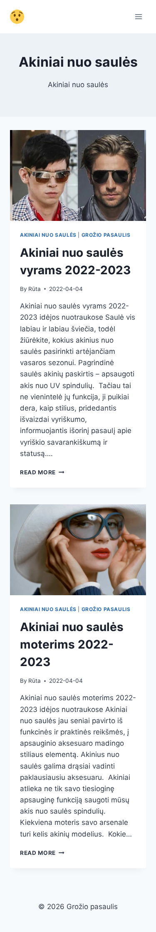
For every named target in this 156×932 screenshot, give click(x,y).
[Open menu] (138, 16)
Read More (42, 472)
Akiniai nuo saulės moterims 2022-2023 (72, 644)
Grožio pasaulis (106, 235)
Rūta (34, 289)
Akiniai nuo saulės (48, 235)
